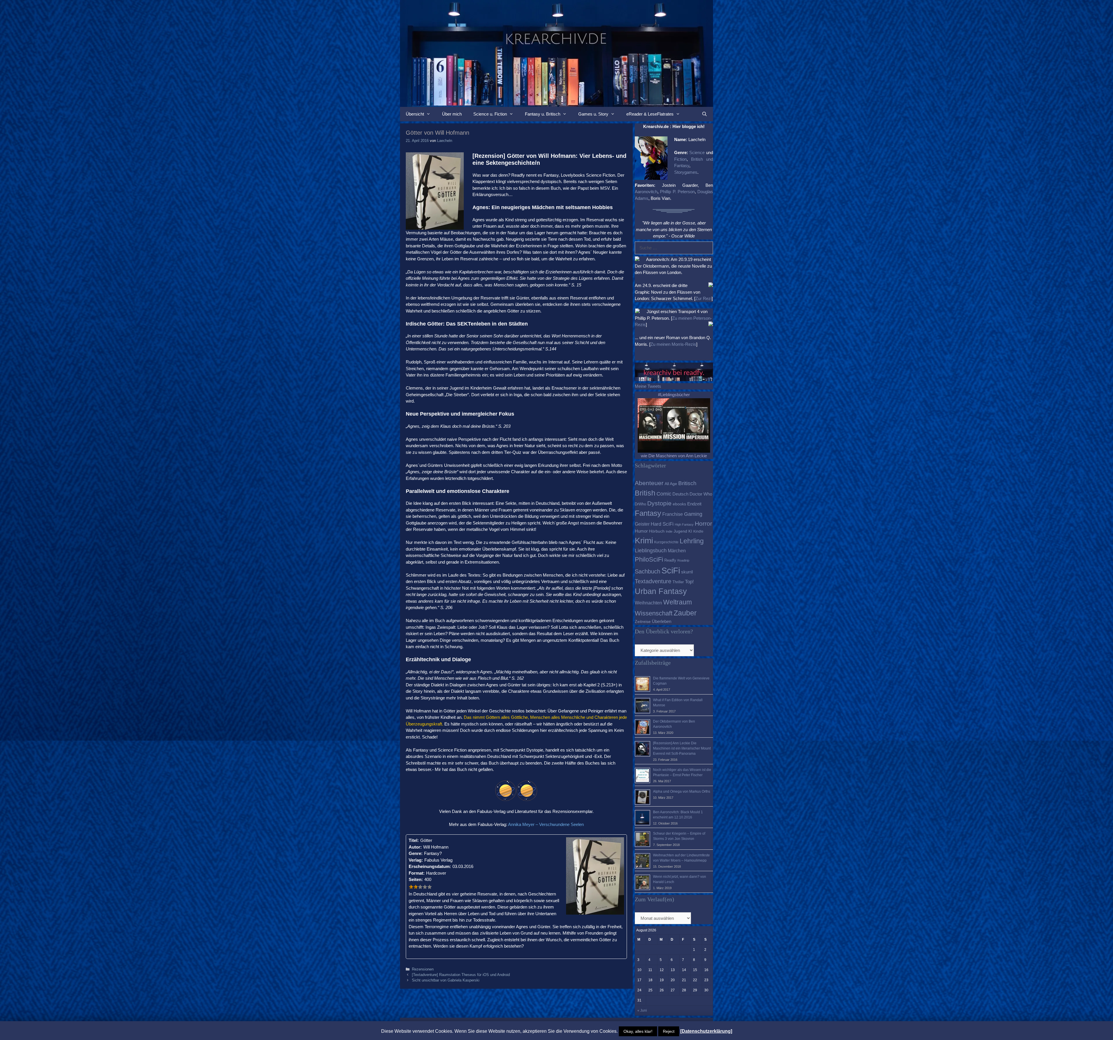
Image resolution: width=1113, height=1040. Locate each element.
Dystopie (659, 503)
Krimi (644, 540)
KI (690, 531)
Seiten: (416, 879)
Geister (642, 524)
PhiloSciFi (649, 559)
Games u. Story (593, 114)
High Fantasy (684, 524)
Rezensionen (423, 969)
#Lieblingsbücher (674, 394)
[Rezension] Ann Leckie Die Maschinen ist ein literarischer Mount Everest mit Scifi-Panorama (682, 748)
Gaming (693, 514)
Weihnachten (648, 602)
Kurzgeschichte (666, 542)
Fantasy (648, 513)
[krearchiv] (556, 52)
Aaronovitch (646, 191)
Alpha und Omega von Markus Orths (681, 791)
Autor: (415, 847)
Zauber (685, 613)
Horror (703, 523)
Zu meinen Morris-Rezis (673, 344)
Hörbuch (657, 531)
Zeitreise (643, 621)
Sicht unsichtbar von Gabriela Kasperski (445, 980)
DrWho (640, 504)
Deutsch (680, 493)
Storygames (685, 172)
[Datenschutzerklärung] (706, 1031)
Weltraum (677, 602)
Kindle (698, 531)
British (645, 493)
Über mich (452, 114)
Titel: (414, 840)
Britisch (687, 483)
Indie (669, 531)
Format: (417, 873)
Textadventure (653, 581)
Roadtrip (683, 560)
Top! (689, 581)
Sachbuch (647, 571)
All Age (671, 484)
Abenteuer (649, 483)
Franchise (672, 514)
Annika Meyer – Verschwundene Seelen (546, 824)
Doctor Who (701, 493)
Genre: (416, 853)
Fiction (680, 159)
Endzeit (694, 504)
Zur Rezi (703, 298)
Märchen (677, 550)
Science (697, 152)
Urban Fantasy (661, 591)
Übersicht (415, 114)
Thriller (678, 582)
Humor (641, 531)
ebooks (679, 504)
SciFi (670, 570)
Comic (663, 494)
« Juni (642, 1010)
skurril (687, 571)
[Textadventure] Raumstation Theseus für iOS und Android (461, 975)
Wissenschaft (653, 613)
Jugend (680, 531)
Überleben (661, 621)
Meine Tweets (648, 386)
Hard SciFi (662, 524)
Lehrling (692, 541)
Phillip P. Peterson (677, 191)
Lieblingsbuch (651, 550)
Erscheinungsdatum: (430, 866)
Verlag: (416, 860)
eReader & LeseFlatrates (650, 114)
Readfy (670, 560)
